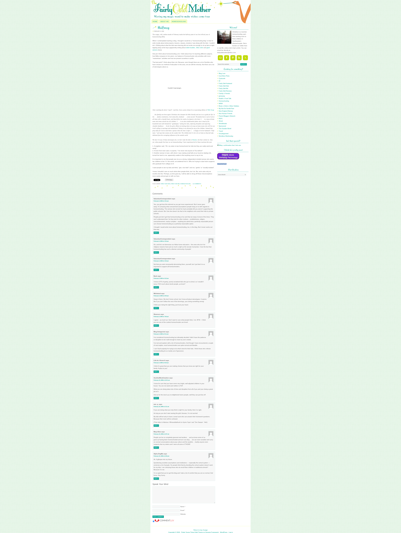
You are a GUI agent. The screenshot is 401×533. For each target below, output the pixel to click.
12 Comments (197, 183)
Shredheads (223, 123)
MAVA (221, 103)
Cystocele (222, 78)
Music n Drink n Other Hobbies (229, 106)
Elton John (199, 47)
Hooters (194, 140)
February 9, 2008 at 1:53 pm (161, 241)
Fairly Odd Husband (225, 83)
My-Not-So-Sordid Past (226, 108)
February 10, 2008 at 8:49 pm (161, 456)
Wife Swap (210, 110)
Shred (221, 121)
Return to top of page (201, 530)
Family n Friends (224, 93)
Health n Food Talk (225, 98)
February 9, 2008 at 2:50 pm (161, 295)
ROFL (221, 118)
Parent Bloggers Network (227, 116)
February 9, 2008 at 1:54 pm (161, 261)
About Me (164, 21)
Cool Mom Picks (224, 76)
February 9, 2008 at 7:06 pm (161, 316)
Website (183, 514)
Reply (156, 232)
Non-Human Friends (225, 113)
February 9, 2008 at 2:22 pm (161, 278)
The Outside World (225, 128)
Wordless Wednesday (226, 136)
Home (155, 21)
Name (182, 506)
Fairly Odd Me (175, 183)
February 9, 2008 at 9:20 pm (161, 362)
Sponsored (222, 126)
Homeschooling (179, 21)
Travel (221, 131)
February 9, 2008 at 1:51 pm (161, 201)
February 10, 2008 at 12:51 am (162, 380)
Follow (170, 180)
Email (182, 510)
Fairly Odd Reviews (225, 91)
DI (219, 81)
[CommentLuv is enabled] (164, 521)
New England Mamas (226, 111)
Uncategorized (223, 133)
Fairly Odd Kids (165, 183)
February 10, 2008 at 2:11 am (161, 406)
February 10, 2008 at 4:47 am (161, 434)
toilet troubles (190, 47)
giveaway (222, 96)
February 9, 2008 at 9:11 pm (161, 334)
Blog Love (222, 73)
